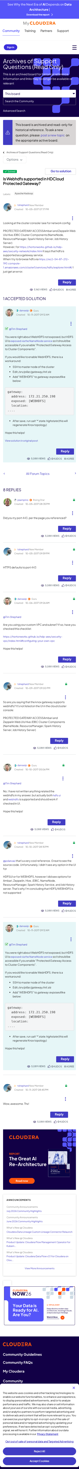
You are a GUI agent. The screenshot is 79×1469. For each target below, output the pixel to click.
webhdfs (13, 799)
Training (30, 31)
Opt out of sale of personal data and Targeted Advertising (39, 1441)
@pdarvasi (9, 860)
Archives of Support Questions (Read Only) (30, 152)
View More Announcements (39, 1268)
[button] (72, 216)
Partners (46, 31)
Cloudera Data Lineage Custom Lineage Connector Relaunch (39, 1231)
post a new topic (53, 135)
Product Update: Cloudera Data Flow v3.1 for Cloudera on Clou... (37, 1258)
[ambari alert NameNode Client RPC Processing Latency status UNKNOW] (75, 473)
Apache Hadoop (24, 193)
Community (11, 31)
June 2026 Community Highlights (25, 1221)
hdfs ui (57, 795)
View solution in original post (21, 440)
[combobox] (39, 101)
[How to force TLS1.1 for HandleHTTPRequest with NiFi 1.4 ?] (4, 473)
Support (63, 31)
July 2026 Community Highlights (24, 1211)
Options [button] (12, 159)
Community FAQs (18, 1362)
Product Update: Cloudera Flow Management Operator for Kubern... (38, 1244)
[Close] (74, 1388)
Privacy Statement (47, 1434)
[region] (39, 1425)
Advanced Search (14, 110)
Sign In (10, 47)
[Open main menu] (74, 47)
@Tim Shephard (18, 328)
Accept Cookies (39, 1461)
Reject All (39, 1451)
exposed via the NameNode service (31, 340)
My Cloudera (13, 1371)
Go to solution (61, 171)
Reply (67, 282)
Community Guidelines (22, 1354)
